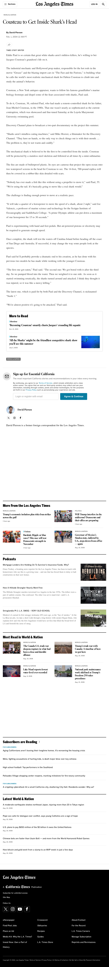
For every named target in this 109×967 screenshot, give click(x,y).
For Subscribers (9, 747)
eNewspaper (9, 920)
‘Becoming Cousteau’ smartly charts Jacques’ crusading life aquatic (45, 325)
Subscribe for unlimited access (15, 893)
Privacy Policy (31, 390)
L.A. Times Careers (81, 931)
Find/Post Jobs (10, 926)
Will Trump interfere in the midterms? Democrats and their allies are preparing (88, 517)
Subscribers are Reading (20, 742)
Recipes (41, 931)
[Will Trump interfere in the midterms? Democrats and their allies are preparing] (63, 516)
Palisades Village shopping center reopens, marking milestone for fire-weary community (44, 776)
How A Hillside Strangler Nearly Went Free (23, 588)
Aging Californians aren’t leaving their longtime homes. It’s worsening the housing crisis (44, 751)
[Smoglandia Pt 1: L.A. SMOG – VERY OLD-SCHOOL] (93, 618)
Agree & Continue (73, 396)
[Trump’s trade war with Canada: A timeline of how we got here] (63, 648)
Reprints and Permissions (84, 942)
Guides (40, 937)
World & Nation (10, 15)
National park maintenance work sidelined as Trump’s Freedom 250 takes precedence (88, 674)
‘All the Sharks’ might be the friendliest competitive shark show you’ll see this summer (43, 342)
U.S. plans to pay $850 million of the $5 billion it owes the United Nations (37, 827)
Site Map (6, 897)
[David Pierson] (10, 410)
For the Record (78, 926)
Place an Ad (8, 931)
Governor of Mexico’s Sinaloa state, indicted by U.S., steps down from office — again (88, 539)
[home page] (54, 4)
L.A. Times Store (45, 942)
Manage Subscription (81, 937)
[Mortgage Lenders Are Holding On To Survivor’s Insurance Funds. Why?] (93, 572)
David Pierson (25, 409)
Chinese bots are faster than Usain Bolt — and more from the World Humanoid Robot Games (46, 839)
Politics (78, 511)
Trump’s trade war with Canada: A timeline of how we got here (88, 649)
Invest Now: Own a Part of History (15, 944)
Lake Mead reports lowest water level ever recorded (35, 671)
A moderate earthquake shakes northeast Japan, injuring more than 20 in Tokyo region (43, 805)
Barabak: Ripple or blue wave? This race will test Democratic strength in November (34, 539)
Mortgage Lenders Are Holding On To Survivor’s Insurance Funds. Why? (36, 565)
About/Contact (78, 920)
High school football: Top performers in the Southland (28, 767)
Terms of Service (45, 383)
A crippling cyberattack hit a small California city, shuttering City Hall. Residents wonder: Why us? (48, 787)
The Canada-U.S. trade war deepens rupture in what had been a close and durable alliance (37, 650)
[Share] (9, 45)
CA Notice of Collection (60, 960)
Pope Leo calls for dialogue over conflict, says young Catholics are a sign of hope (40, 816)
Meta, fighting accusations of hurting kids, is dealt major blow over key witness (39, 759)
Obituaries (42, 926)
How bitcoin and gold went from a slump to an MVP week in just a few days (38, 850)
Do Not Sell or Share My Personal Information (84, 960)
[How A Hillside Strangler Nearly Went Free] (93, 595)
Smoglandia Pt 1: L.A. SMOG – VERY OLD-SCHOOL (26, 611)
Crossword (42, 920)
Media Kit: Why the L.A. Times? (17, 937)
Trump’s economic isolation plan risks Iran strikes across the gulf (27, 516)
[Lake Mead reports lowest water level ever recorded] (11, 671)
